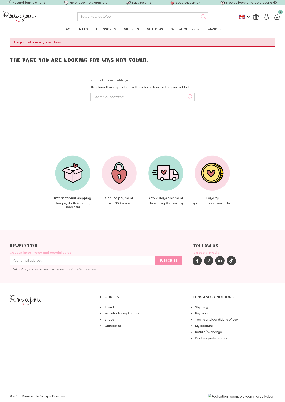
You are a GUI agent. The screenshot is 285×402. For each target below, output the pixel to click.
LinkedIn (220, 260)
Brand (109, 307)
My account (204, 326)
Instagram (208, 260)
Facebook (197, 260)
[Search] (204, 17)
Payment (202, 313)
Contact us (113, 326)
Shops (109, 319)
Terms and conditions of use (216, 319)
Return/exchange (208, 332)
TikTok (231, 260)
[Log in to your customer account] (266, 16)
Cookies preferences (211, 338)
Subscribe (168, 260)
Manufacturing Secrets (122, 313)
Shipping (201, 307)
